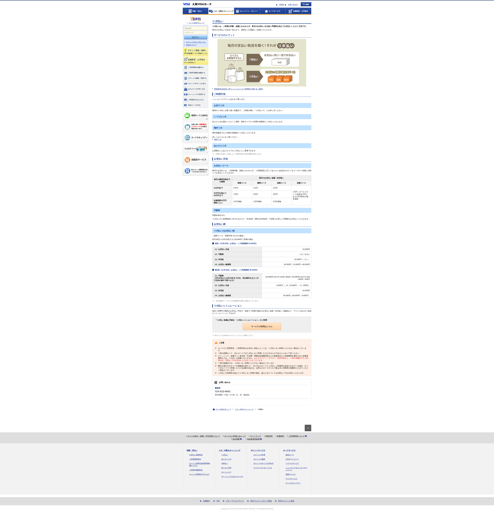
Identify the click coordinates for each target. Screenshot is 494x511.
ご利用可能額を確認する (196, 73)
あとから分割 (226, 468)
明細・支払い (192, 450)
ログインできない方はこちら (196, 42)
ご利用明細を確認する (196, 67)
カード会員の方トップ (196, 23)
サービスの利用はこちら (261, 326)
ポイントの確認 (259, 459)
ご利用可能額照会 (196, 470)
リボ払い (224, 455)
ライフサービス (291, 479)
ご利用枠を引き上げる (196, 100)
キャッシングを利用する (196, 94)
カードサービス (289, 450)
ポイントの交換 (259, 455)
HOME (281, 5)
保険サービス (291, 474)
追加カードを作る (194, 105)
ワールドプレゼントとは (262, 468)
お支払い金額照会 (196, 455)
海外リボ (217, 139)
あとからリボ (226, 459)
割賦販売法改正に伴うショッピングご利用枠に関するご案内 (238, 89)
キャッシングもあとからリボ (232, 476)
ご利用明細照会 (195, 459)
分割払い (224, 463)
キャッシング (226, 472)
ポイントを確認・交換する (197, 78)
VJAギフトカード (292, 459)
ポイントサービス (258, 450)
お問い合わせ (293, 5)
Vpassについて (191, 45)
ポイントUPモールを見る (197, 83)
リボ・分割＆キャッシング (244, 409)
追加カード (290, 455)
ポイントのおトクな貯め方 (263, 463)
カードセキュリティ (293, 483)
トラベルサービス (292, 463)
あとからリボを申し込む (196, 89)
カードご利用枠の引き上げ (199, 474)
